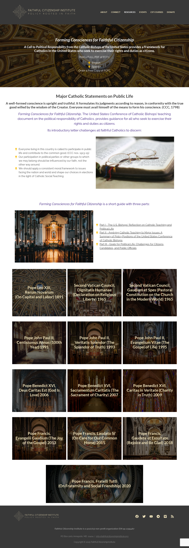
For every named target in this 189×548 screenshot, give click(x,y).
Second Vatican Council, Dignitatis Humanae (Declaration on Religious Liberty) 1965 (94, 292)
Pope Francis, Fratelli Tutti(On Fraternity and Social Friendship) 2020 (94, 483)
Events (143, 12)
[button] (103, 12)
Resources (129, 12)
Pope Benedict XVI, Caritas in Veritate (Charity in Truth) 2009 (150, 390)
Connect (115, 12)
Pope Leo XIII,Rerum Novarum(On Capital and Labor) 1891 (39, 292)
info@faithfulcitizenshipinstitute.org (112, 536)
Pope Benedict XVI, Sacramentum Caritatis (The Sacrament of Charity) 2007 (94, 390)
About (103, 12)
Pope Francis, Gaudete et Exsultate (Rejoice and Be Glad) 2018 (150, 438)
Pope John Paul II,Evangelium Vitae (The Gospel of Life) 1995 (149, 342)
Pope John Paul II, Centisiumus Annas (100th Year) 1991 (39, 342)
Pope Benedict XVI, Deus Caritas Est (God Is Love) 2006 (39, 390)
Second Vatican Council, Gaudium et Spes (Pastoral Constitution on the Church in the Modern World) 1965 (149, 292)
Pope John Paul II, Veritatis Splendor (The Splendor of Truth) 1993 (94, 342)
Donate (171, 12)
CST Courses (156, 12)
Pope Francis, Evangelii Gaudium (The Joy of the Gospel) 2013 (39, 438)
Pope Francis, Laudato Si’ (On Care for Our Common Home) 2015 (94, 438)
